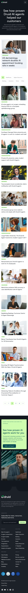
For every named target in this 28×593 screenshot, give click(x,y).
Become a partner (20, 557)
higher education (18, 77)
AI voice (3, 539)
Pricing (17, 554)
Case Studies (4, 554)
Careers (17, 564)
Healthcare (8, 77)
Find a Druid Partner (20, 559)
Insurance (11, 81)
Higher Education (20, 534)
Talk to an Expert (9, 446)
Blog (2, 561)
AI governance (4, 546)
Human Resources (20, 543)
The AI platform (5, 541)
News (17, 566)
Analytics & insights (6, 548)
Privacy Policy (4, 583)
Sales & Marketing (20, 548)
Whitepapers (4, 557)
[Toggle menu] (25, 2)
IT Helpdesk (18, 546)
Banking (4, 81)
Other (22, 81)
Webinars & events (5, 559)
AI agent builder (5, 536)
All (2, 77)
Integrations (4, 543)
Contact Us (18, 561)
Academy (3, 566)
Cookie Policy (4, 585)
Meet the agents (5, 532)
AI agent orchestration (6, 534)
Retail (17, 81)
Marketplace (4, 564)
